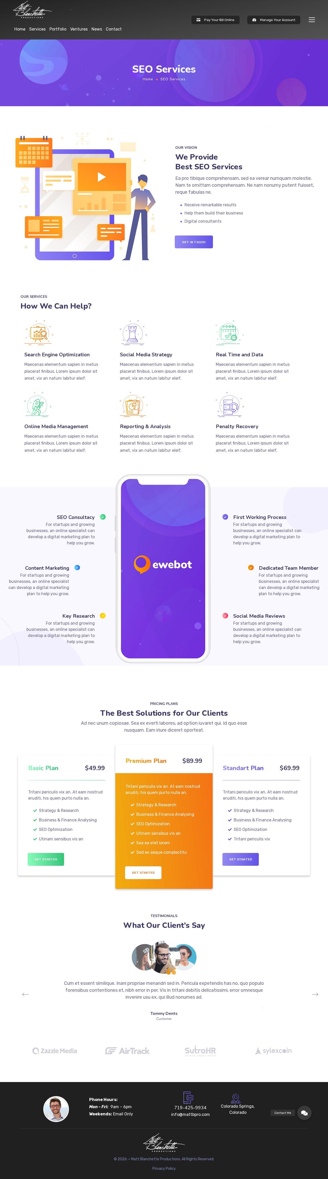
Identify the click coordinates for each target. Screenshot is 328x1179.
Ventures (79, 29)
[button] (304, 1113)
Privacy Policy (164, 1168)
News (96, 29)
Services (37, 29)
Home (19, 29)
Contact (114, 29)
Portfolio (57, 29)
